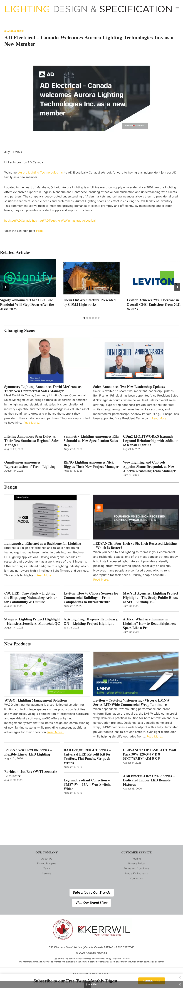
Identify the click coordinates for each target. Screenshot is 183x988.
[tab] (84, 318)
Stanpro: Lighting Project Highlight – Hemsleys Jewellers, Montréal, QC (32, 621)
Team (46, 868)
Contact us (136, 878)
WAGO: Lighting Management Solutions (35, 700)
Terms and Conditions (136, 868)
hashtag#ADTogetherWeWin (51, 220)
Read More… (31, 422)
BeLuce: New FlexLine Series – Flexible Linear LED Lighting (28, 752)
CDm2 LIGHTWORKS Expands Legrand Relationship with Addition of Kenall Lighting (150, 440)
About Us (46, 858)
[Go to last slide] (6, 287)
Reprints (136, 858)
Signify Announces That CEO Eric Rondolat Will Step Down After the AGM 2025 (27, 304)
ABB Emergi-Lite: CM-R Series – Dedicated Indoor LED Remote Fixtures (149, 780)
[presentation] (28, 278)
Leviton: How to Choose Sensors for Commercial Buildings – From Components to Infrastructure (91, 597)
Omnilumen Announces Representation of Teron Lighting (30, 464)
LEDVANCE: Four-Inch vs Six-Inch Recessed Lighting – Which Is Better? (135, 545)
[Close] (179, 977)
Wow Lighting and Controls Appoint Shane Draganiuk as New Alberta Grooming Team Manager (149, 466)
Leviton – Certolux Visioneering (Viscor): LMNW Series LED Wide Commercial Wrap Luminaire (131, 702)
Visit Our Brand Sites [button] (91, 903)
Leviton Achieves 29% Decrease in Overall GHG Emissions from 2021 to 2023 (154, 304)
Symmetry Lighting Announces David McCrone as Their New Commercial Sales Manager (42, 389)
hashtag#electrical (83, 220)
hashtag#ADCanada (17, 220)
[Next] (177, 287)
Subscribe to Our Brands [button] (91, 892)
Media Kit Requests (136, 873)
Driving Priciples (46, 863)
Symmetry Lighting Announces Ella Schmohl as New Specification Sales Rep (91, 440)
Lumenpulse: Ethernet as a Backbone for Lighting (42, 543)
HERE (40, 230)
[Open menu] (177, 9)
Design (10, 487)
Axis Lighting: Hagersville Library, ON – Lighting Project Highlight (91, 621)
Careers (46, 873)
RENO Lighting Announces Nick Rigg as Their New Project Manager (91, 464)
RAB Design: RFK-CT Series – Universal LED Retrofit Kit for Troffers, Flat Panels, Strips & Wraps (87, 756)
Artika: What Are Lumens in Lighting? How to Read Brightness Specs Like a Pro (149, 623)
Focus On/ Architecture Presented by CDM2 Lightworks (89, 302)
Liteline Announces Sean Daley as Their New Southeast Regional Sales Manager (31, 440)
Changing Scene (14, 31)
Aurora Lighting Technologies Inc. (40, 172)
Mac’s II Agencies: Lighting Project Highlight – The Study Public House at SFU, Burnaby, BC (150, 597)
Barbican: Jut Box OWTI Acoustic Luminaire (30, 773)
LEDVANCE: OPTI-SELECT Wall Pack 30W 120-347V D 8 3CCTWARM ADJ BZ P (149, 754)
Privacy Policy (136, 863)
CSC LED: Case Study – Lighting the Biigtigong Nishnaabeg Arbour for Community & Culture (30, 597)
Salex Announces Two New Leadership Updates (129, 387)
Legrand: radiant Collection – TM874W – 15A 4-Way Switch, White (87, 784)
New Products (17, 643)
